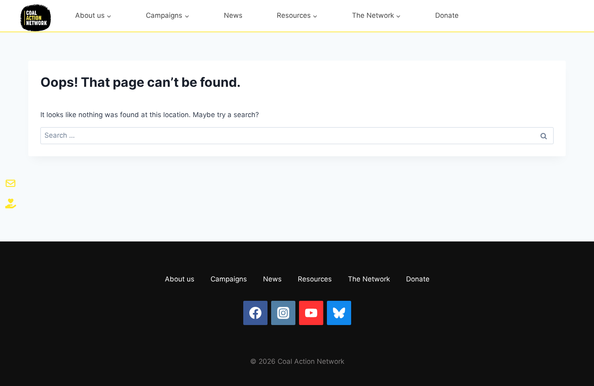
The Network (369, 279)
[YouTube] (311, 313)
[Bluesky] (339, 313)
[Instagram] (283, 313)
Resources (315, 279)
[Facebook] (255, 313)
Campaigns (229, 279)
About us (179, 279)
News (233, 15)
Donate (447, 15)
